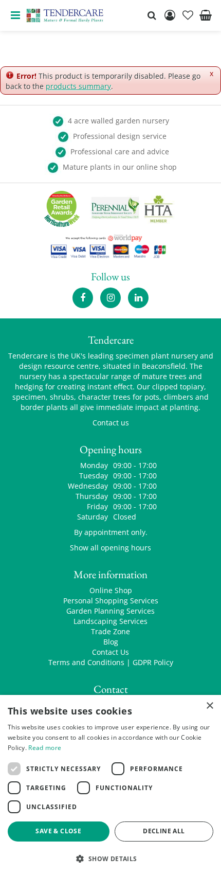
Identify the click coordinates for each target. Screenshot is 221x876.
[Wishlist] (187, 15)
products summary (78, 86)
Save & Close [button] (58, 831)
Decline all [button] (164, 831)
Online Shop (110, 590)
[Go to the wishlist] (187, 15)
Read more (44, 747)
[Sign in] (169, 15)
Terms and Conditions (86, 662)
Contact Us (110, 652)
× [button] (209, 706)
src (151, 15)
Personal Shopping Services (110, 600)
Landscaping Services (110, 621)
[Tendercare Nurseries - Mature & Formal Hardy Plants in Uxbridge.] (65, 15)
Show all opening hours (110, 547)
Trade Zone (110, 631)
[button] (110, 858)
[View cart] (205, 15)
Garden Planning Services (110, 611)
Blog (110, 642)
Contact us (111, 422)
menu (15, 15)
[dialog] (110, 785)
